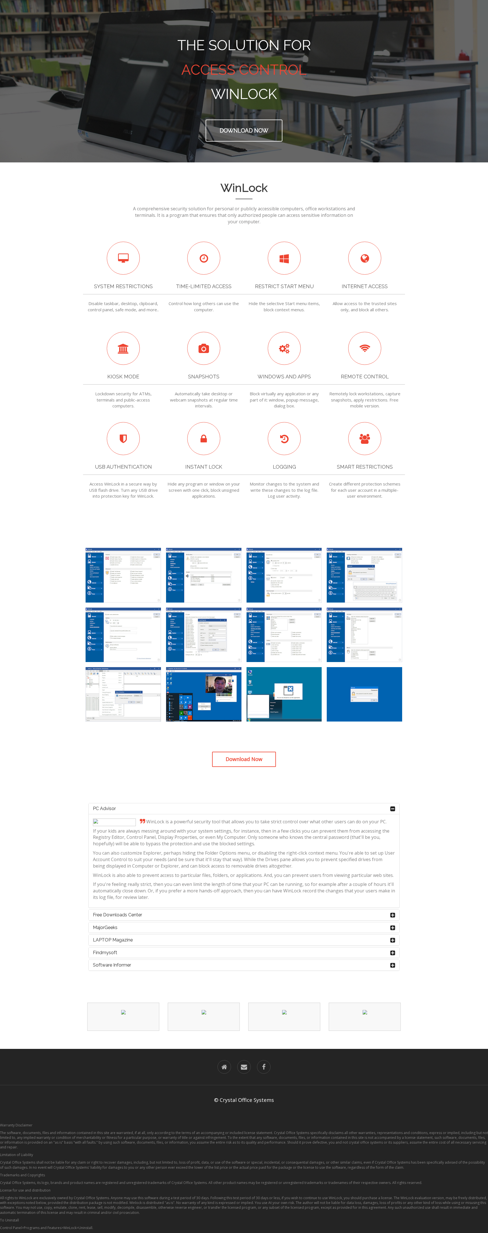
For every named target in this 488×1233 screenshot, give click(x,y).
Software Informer (112, 965)
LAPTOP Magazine (113, 940)
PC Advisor (104, 808)
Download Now (244, 130)
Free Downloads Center (117, 914)
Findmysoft (105, 952)
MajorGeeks (105, 927)
